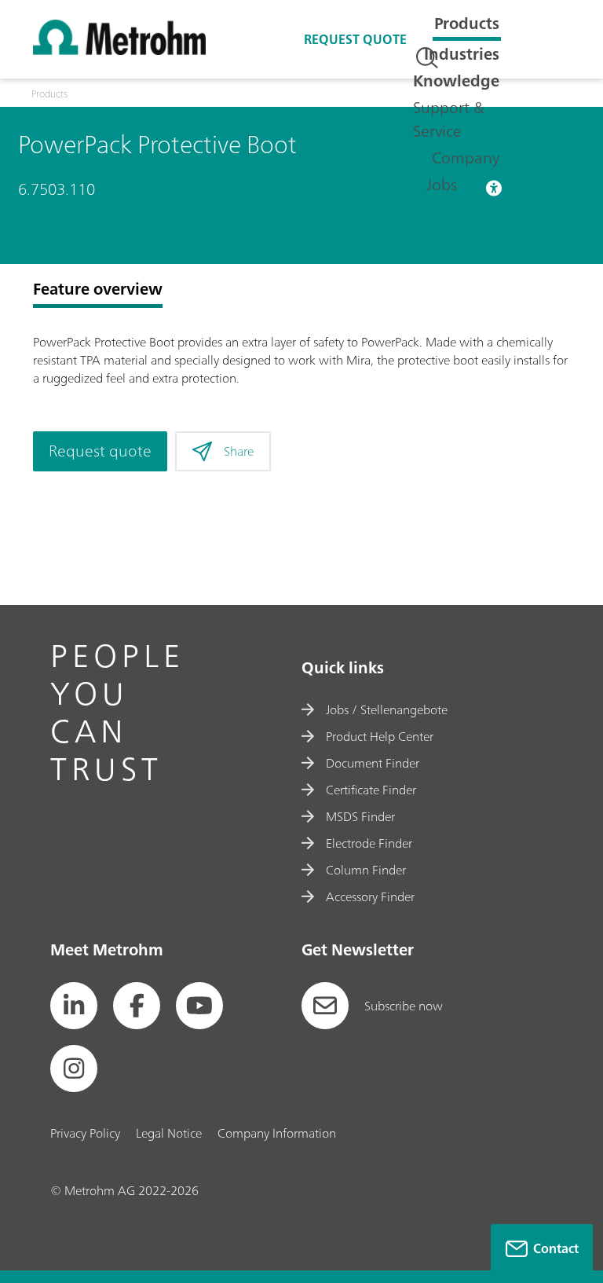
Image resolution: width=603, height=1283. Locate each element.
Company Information (276, 1133)
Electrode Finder (369, 843)
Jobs (441, 184)
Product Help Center (379, 736)
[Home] (119, 50)
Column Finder (366, 869)
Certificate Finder (371, 789)
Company (465, 157)
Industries (461, 54)
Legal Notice (169, 1133)
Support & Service (448, 119)
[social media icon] (73, 1005)
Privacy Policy (85, 1133)
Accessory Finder (370, 896)
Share (239, 451)
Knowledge (456, 80)
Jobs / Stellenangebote (387, 709)
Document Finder (372, 762)
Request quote (355, 39)
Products (466, 23)
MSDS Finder (360, 816)
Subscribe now (403, 1006)
